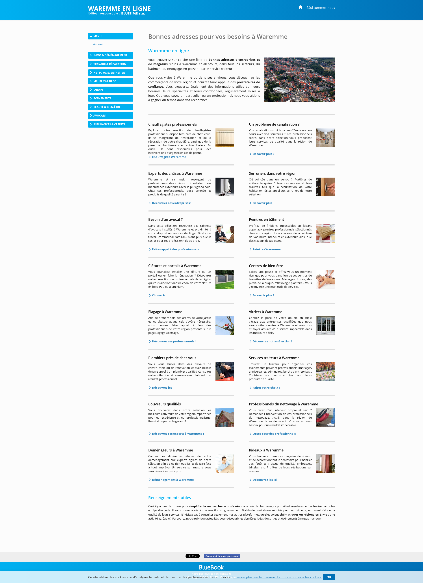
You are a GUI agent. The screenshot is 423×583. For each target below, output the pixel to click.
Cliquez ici (158, 295)
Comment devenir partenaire (222, 556)
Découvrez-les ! (162, 388)
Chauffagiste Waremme (168, 157)
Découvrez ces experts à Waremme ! (177, 434)
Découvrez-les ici (264, 480)
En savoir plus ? (263, 154)
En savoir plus (262, 203)
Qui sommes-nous (321, 8)
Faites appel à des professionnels (175, 249)
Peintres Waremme (266, 249)
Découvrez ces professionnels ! (173, 341)
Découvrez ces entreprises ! (171, 203)
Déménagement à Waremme (172, 480)
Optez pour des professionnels (274, 434)
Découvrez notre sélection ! (272, 341)
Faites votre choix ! (266, 388)
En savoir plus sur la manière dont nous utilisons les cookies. (277, 577)
